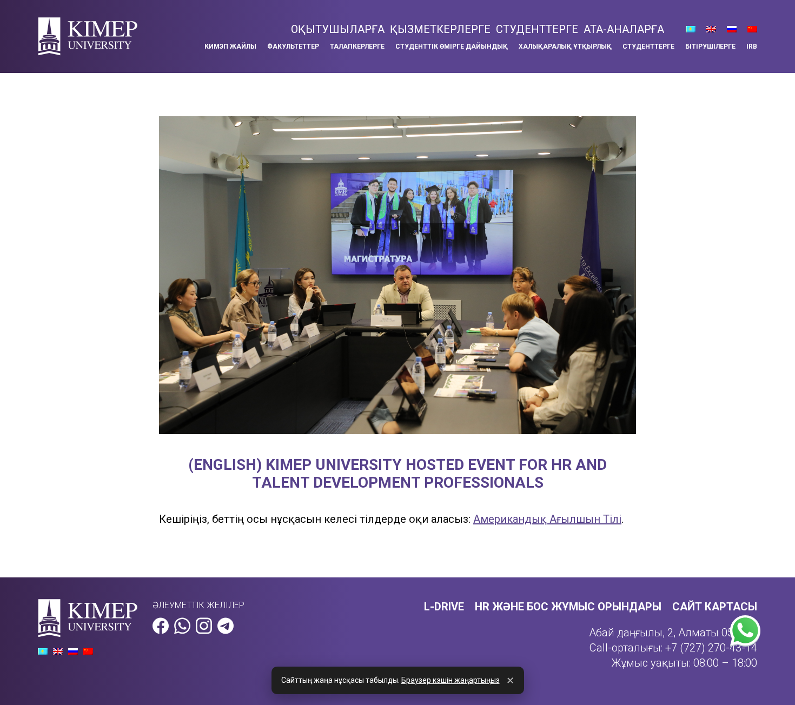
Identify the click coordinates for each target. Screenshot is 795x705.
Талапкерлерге (357, 46)
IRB (751, 46)
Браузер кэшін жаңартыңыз (450, 680)
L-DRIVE (444, 606)
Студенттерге (537, 29)
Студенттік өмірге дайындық (451, 46)
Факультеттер (293, 46)
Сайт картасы (714, 606)
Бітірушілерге (710, 46)
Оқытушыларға (338, 29)
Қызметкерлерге (440, 29)
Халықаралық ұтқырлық (565, 46)
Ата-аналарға (624, 29)
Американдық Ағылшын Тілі (547, 519)
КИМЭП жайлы (230, 46)
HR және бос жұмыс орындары (568, 606)
